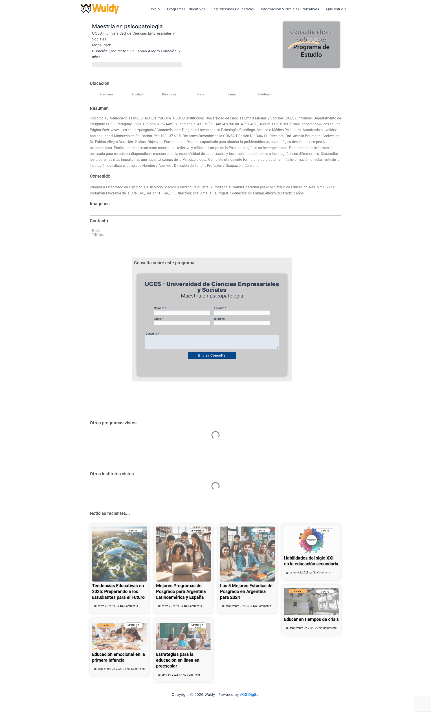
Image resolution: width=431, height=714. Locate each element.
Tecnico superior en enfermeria (227, 442)
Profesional (123, 454)
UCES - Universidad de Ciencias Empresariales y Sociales (133, 36)
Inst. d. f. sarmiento (125, 490)
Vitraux (122, 443)
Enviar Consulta (212, 355)
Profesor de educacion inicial (310, 442)
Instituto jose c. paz (296, 448)
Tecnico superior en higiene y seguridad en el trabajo (225, 486)
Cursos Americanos (126, 448)
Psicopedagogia (129, 484)
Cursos (121, 437)
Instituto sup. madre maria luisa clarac (220, 448)
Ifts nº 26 (206, 495)
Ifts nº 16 (291, 495)
